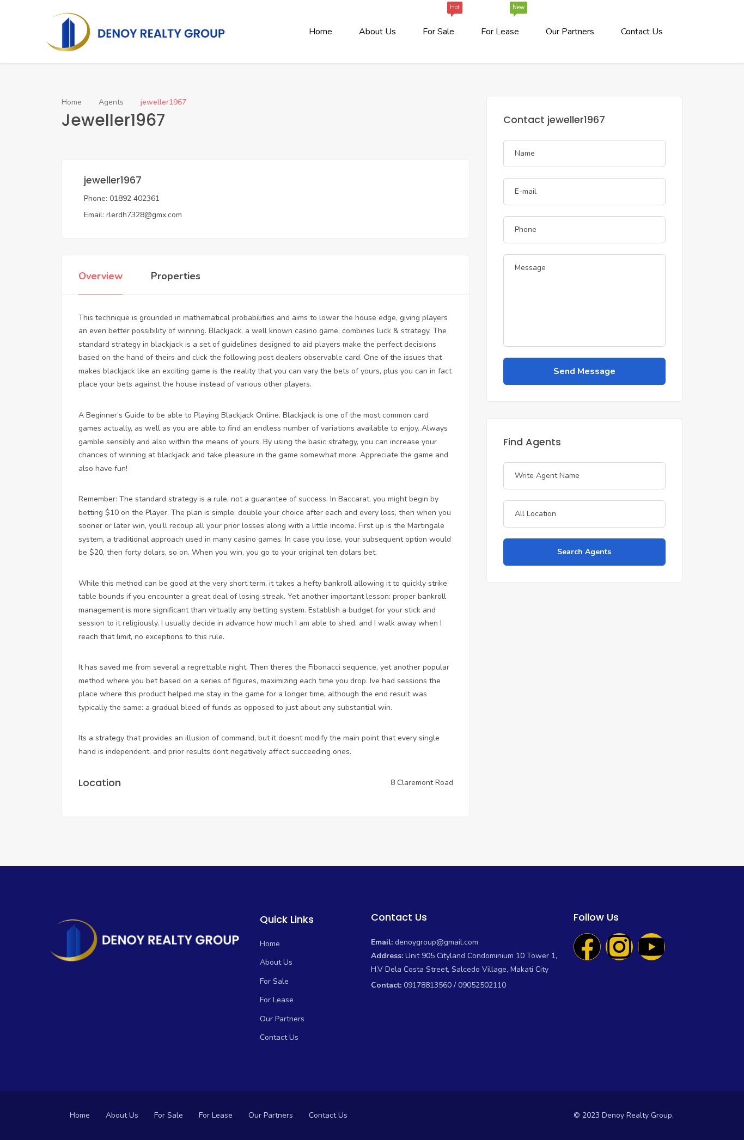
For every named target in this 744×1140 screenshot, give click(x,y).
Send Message (584, 371)
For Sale (438, 22)
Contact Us (642, 32)
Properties (175, 276)
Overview (100, 276)
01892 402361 (134, 198)
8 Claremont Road (422, 782)
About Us (377, 32)
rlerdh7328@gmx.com (144, 215)
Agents (111, 102)
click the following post (232, 357)
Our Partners (570, 32)
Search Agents (584, 552)
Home (320, 32)
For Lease (500, 22)
